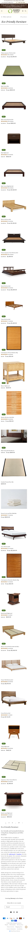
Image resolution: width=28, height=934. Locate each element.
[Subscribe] (21, 907)
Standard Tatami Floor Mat (7, 482)
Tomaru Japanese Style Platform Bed (9, 252)
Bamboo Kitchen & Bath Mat (7, 417)
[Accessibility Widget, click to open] (26, 927)
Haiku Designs (13, 923)
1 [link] (5, 822)
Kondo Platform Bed (5, 286)
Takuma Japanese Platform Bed (8, 53)
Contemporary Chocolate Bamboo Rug (10, 580)
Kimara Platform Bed (6, 219)
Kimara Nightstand (5, 385)
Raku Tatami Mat (5, 86)
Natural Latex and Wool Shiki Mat (9, 513)
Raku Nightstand (5, 152)
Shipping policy (18, 926)
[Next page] (22, 822)
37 (19, 822)
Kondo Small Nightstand (6, 613)
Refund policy (13, 924)
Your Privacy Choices (15, 931)
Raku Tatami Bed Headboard (7, 450)
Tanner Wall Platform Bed (7, 679)
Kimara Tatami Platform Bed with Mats (10, 646)
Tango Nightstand (5, 746)
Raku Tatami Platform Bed (7, 119)
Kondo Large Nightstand (6, 813)
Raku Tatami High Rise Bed (7, 186)
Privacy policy (20, 924)
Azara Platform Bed (5, 546)
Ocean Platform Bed (5, 713)
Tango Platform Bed (5, 319)
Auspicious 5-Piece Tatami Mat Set (9, 779)
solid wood (12, 854)
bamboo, (19, 854)
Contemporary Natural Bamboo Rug (9, 352)
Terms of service (10, 926)
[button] (1, 10)
